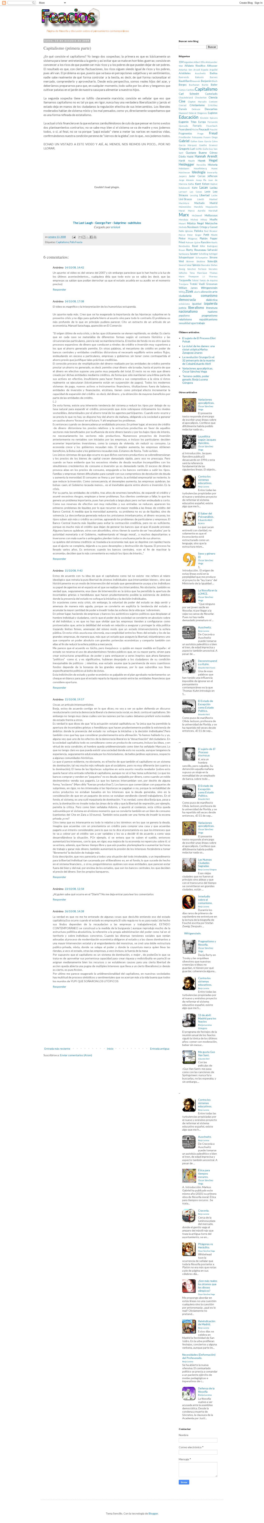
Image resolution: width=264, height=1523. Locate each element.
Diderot (192, 113)
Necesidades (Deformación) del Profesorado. (198, 1358)
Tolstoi (195, 280)
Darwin (183, 109)
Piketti (214, 235)
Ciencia (213, 97)
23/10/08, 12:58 (74, 888)
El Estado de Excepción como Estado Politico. (206, 707)
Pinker (182, 238)
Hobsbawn (184, 168)
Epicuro (213, 118)
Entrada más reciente (57, 1048)
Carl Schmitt (189, 93)
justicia (182, 307)
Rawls (214, 242)
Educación (188, 117)
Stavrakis (205, 265)
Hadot (190, 156)
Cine (182, 101)
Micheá (194, 219)
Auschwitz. (204, 629)
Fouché (213, 129)
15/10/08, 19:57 (74, 699)
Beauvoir (195, 81)
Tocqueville (185, 280)
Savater (194, 253)
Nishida (183, 227)
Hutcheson (184, 172)
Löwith (200, 199)
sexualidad (184, 323)
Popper (213, 238)
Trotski (193, 284)
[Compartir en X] (87, 237)
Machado (199, 203)
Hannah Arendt (206, 156)
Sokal (189, 265)
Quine (197, 242)
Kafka (191, 184)
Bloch (214, 81)
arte (214, 291)
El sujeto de (206, 752)
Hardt (182, 160)
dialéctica (211, 299)
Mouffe (213, 219)
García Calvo (211, 141)
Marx (184, 214)
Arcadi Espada (201, 69)
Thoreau (213, 276)
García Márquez (188, 145)
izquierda (210, 303)
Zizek (189, 291)
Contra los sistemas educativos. (205, 481)
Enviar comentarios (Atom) (76, 1055)
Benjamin (206, 81)
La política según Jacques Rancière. (207, 443)
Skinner (190, 261)
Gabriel (184, 141)
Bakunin (199, 77)
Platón (204, 238)
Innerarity (212, 172)
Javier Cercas (197, 176)
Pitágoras (192, 238)
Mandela (198, 207)
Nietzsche (211, 223)
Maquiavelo (211, 207)
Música (191, 223)
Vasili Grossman (208, 284)
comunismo (209, 295)
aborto (197, 292)
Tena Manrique (198, 273)
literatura (211, 307)
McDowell (197, 215)
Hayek (201, 160)
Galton (194, 141)
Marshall (213, 210)
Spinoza (196, 265)
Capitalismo (62, 242)
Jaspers (183, 176)
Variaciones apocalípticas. (206, 404)
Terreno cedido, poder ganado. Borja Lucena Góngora (195, 379)
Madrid (213, 203)
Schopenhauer (186, 257)
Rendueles (184, 246)
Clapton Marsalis (197, 101)
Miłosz (204, 219)
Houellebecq (200, 168)
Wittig (182, 292)
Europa (202, 121)
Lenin (207, 191)
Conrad (182, 105)
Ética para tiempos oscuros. (205, 1177)
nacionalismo (188, 311)
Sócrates (213, 269)
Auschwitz (200, 73)
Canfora (190, 90)
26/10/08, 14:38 (74, 911)
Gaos (200, 141)
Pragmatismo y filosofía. (207, 946)
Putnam (189, 242)
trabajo (200, 323)
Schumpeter (202, 257)
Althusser (212, 65)
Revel (195, 246)
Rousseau (200, 249)
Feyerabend (185, 129)
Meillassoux (211, 215)
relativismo (185, 319)
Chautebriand (186, 97)
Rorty (189, 249)
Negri (200, 223)
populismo (184, 315)
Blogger (153, 1513)
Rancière (206, 242)
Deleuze (196, 109)
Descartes (211, 109)
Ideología (198, 172)
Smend (182, 265)
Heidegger (186, 164)
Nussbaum (193, 227)
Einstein (204, 118)
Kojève (213, 184)
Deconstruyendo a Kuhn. (207, 664)
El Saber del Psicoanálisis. (206, 518)
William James (188, 287)
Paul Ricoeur (210, 231)
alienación (206, 291)
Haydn (191, 160)
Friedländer (185, 137)
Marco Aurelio (196, 210)
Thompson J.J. (196, 276)
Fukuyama (197, 137)
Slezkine (201, 261)
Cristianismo (197, 105)
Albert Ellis (199, 62)
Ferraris (197, 125)
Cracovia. (203, 1212)
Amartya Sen (185, 69)
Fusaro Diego (210, 137)
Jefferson (212, 176)
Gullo (205, 149)
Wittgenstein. (192, 933)
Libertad (204, 195)
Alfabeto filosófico (195, 65)
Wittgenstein (209, 287)
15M (181, 62)
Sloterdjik (212, 261)
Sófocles (183, 273)
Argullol (213, 69)
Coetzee (213, 101)
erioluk (115, 227)
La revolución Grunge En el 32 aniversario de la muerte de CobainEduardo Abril (198, 360)
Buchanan (194, 84)
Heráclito (201, 164)
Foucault (204, 129)
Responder (59, 289)
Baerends (184, 77)
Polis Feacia (76, 242)
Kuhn (195, 187)
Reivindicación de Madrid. (206, 1324)
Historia (212, 164)
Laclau (213, 187)
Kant (198, 183)
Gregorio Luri (187, 148)
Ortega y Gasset (208, 227)
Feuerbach (211, 126)
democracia (187, 300)
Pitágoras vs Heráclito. (206, 1247)
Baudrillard (185, 81)
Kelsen (205, 183)
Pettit (206, 234)
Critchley (212, 105)
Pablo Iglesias (186, 231)
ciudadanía (185, 295)
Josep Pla (201, 180)
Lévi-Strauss (185, 199)
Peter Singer (194, 235)
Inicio (110, 1048)
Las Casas (196, 191)
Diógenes (202, 113)
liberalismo (196, 307)
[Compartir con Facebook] (91, 237)
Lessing (194, 195)
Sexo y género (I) (206, 558)
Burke (205, 84)
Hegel (213, 160)
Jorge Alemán (186, 180)
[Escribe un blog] (84, 237)
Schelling (203, 254)
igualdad (196, 303)
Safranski (212, 250)
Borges (183, 84)
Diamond (183, 113)
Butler (214, 84)
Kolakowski (184, 188)
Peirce (182, 235)
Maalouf (213, 199)
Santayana (184, 254)
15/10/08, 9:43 (74, 570)
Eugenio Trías (188, 121)
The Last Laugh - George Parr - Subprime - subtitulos (107, 222)
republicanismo (208, 319)
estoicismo (184, 304)
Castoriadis (211, 93)
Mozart (182, 223)
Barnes (213, 77)
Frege (201, 133)
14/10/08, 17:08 (74, 301)
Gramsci (213, 145)
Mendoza (183, 219)
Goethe (203, 145)
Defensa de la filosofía (206, 1391)
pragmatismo (209, 315)
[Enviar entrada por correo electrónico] (73, 237)
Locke (214, 195)
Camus (182, 90)
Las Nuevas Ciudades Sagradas (207, 864)
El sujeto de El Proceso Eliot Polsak (199, 339)
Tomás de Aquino (208, 280)
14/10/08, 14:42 (74, 267)
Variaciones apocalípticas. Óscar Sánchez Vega (197, 370)
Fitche (195, 129)
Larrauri (183, 191)
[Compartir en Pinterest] (95, 237)
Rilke (202, 246)
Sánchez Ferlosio (196, 269)
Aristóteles (185, 73)
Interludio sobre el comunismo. (205, 901)
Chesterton (201, 97)
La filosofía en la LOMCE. (207, 595)
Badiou (213, 73)
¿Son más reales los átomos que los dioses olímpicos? (207, 1287)
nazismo (212, 311)
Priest (182, 242)
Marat (182, 210)
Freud (213, 133)
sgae (193, 323)
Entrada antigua (159, 1048)
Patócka (198, 231)
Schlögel (213, 254)
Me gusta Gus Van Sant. (206, 1055)
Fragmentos (185, 133)
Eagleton (212, 113)
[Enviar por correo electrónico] (80, 237)
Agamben (189, 62)
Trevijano (183, 284)
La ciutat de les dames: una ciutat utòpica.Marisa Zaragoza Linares (198, 349)
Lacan (203, 187)
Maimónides (185, 207)
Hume (214, 168)
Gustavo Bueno (196, 152)
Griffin (199, 149)
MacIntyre (184, 203)
